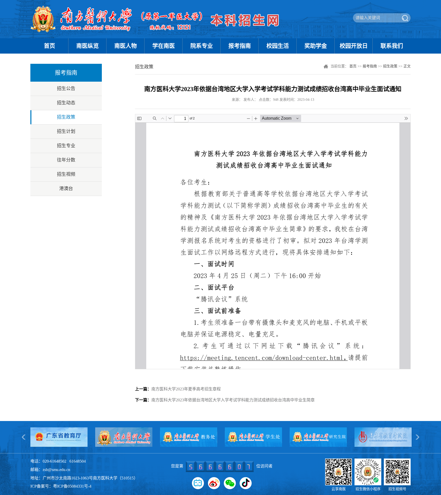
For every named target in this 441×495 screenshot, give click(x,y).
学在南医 (163, 46)
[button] (198, 483)
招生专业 (66, 145)
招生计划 (66, 131)
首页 (49, 46)
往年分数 (66, 160)
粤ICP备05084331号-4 (72, 486)
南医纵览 (87, 46)
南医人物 (125, 46)
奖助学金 (315, 46)
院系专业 (201, 46)
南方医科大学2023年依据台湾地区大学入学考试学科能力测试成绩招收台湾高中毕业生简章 (225, 400)
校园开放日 (354, 46)
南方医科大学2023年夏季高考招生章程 (178, 389)
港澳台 (66, 188)
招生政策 (66, 117)
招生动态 (66, 102)
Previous (24, 437)
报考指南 (239, 46)
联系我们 (392, 46)
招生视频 (66, 174)
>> (417, 437)
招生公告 (66, 88)
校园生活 (277, 46)
